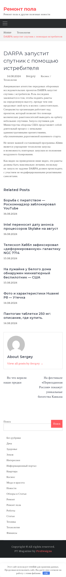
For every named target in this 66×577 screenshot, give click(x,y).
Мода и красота (16, 482)
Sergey (31, 76)
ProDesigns (44, 551)
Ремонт (11, 499)
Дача (9, 443)
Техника (11, 521)
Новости (11, 488)
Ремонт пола (20, 9)
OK (46, 573)
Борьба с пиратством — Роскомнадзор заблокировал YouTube (30, 204)
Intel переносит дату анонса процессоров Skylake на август (31, 227)
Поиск (7, 421)
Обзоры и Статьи (16, 493)
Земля (10, 454)
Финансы (12, 533)
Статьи (11, 516)
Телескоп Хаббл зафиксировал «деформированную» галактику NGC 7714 (32, 249)
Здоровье (12, 449)
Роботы (11, 510)
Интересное (13, 460)
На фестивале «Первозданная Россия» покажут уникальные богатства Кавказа (50, 387)
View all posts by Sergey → (25, 363)
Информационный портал (21, 465)
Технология (10, 79)
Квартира (12, 471)
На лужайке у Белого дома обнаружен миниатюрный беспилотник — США (27, 273)
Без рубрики (14, 437)
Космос (45, 76)
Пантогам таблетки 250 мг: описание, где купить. (27, 316)
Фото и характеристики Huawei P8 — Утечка (31, 295)
